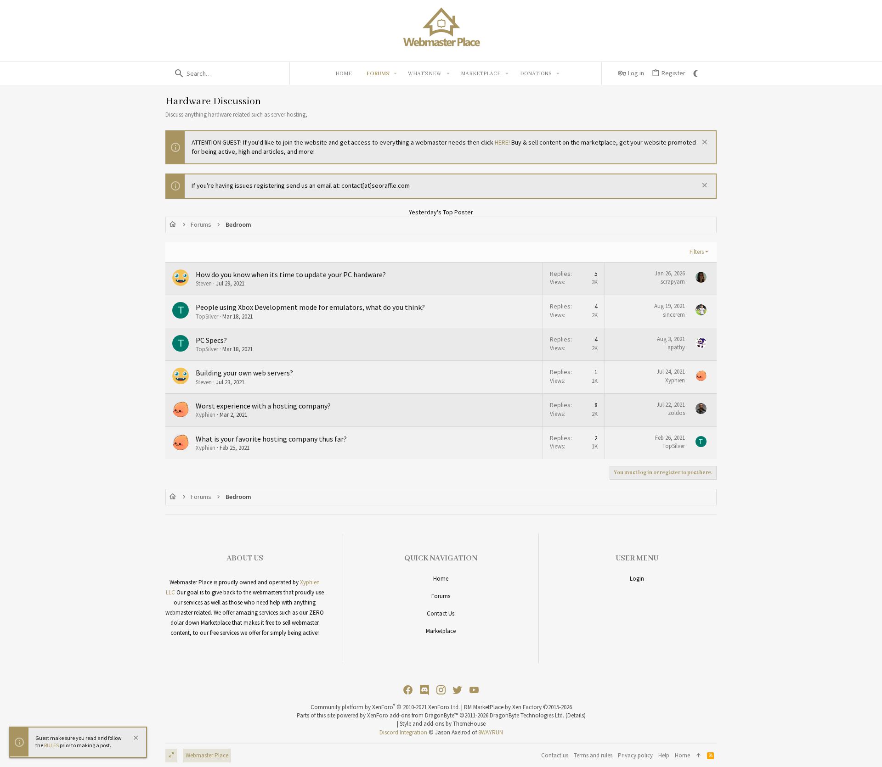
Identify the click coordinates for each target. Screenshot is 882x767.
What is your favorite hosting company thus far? (271, 438)
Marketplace (441, 631)
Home (440, 578)
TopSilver (207, 316)
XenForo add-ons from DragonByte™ (412, 715)
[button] (395, 73)
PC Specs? (211, 340)
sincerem (674, 315)
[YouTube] (474, 690)
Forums (440, 596)
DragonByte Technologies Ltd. (527, 715)
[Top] (698, 755)
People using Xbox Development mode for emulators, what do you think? (310, 307)
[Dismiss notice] (703, 143)
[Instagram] (441, 690)
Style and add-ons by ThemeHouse (443, 724)
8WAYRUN (490, 732)
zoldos (676, 413)
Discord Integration (403, 732)
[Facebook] (407, 690)
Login (637, 578)
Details (575, 715)
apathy (676, 347)
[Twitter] (457, 690)
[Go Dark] (697, 73)
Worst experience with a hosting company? (263, 405)
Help (663, 755)
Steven (204, 283)
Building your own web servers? (244, 372)
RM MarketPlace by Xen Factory (518, 707)
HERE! (502, 142)
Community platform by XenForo (385, 707)
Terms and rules (593, 755)
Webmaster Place (207, 755)
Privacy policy (635, 755)
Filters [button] (697, 252)
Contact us (440, 613)
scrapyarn (673, 282)
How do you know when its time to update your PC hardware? (291, 274)
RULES (51, 745)
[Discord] (424, 690)
